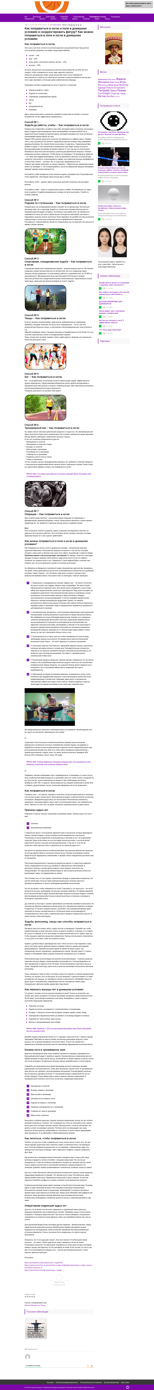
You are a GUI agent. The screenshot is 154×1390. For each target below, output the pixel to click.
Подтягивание (78, 17)
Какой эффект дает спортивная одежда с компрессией (112, 312)
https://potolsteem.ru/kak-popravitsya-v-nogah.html (44, 1263)
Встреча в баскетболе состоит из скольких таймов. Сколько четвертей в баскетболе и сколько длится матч (113, 170)
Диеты (75, 19)
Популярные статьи (98, 17)
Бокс (114, 79)
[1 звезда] (72, 25)
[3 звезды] (76, 25)
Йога (100, 85)
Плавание (64, 17)
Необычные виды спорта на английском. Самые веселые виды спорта (112, 208)
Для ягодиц (50, 17)
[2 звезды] (74, 25)
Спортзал (115, 93)
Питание (86, 19)
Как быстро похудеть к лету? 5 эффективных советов (111, 321)
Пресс (97, 19)
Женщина (103, 82)
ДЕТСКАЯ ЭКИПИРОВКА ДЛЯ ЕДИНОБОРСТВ (110, 303)
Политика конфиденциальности (67, 1382)
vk (127, 1387)
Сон (38, 1305)
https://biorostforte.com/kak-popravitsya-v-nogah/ (43, 1270)
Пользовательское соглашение (91, 1382)
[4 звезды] (79, 25)
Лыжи (105, 85)
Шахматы (117, 96)
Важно (27, 1305)
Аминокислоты (105, 79)
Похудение (115, 17)
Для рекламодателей (111, 1382)
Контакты (50, 1382)
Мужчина (113, 85)
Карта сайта (125, 1382)
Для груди (37, 17)
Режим (64, 19)
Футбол (53, 19)
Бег (26, 17)
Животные (114, 82)
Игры (123, 82)
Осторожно (119, 87)
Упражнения (29, 19)
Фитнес (42, 19)
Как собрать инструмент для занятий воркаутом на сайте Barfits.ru (114, 293)
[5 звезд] (81, 25)
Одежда (101, 88)
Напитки (123, 85)
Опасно (109, 87)
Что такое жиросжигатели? (110, 330)
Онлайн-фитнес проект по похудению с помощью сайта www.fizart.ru (114, 284)
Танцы (107, 19)
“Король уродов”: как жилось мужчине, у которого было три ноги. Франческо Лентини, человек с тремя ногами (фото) (35, 1332)
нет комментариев (55, 25)
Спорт (106, 93)
